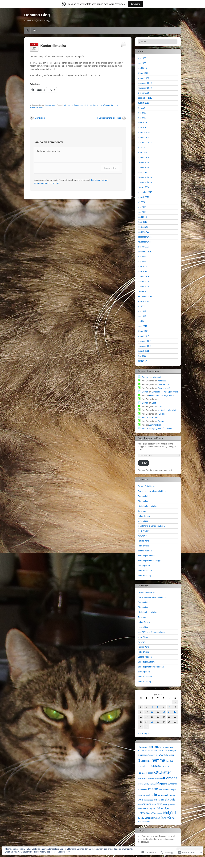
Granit (171, 755)
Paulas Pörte (143, 541)
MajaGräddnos (170, 784)
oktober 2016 (143, 187)
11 (152, 712)
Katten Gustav (144, 516)
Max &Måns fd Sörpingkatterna (151, 526)
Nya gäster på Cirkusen (162, 429)
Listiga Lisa (143, 521)
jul (168, 766)
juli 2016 (141, 202)
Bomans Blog (37, 15)
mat (53, 105)
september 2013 (145, 252)
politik (141, 799)
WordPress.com (145, 571)
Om (35, 30)
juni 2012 (142, 311)
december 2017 (145, 162)
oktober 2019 (143, 93)
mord (140, 795)
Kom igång (135, 4)
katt (157, 772)
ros (159, 800)
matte (153, 789)
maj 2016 (142, 212)
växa (156, 818)
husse (154, 766)
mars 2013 (142, 272)
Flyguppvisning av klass (109, 118)
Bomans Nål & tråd (145, 751)
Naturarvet (142, 536)
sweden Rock (144, 808)
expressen (143, 755)
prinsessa (149, 800)
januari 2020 (143, 78)
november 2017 (145, 167)
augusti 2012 (143, 301)
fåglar (166, 755)
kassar (150, 773)
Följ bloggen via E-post (151, 438)
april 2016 (142, 217)
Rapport (155, 417)
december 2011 (145, 341)
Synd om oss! (164, 388)
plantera (161, 795)
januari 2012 (143, 336)
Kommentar (110, 168)
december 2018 (145, 142)
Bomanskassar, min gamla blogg (152, 491)
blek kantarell (68, 105)
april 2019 (142, 123)
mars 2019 (142, 128)
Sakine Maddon (145, 551)
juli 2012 (141, 306)
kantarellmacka (93, 105)
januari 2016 (143, 232)
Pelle (153, 794)
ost (101, 105)
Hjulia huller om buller (147, 506)
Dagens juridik (144, 496)
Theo (154, 813)
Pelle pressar (143, 546)
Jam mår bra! (155, 425)
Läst (154, 403)
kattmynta (150, 779)
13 (164, 712)
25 (152, 722)
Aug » (146, 733)
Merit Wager (143, 531)
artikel (153, 746)
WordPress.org (144, 575)
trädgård (169, 813)
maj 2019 (142, 118)
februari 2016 (144, 227)
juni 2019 (142, 113)
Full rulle (161, 414)
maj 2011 (142, 356)
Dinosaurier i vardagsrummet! (165, 392)
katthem (142, 778)
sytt (154, 808)
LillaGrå (148, 783)
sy (151, 808)
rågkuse (106, 105)
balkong (160, 747)
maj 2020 (142, 63)
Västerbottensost (36, 107)
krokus (140, 784)
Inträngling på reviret (167, 410)
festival (150, 755)
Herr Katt (169, 761)
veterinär (149, 818)
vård (174, 818)
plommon (170, 795)
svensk (173, 804)
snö (139, 804)
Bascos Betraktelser (146, 486)
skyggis (170, 799)
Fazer (76, 105)
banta (167, 747)
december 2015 (145, 237)
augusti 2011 (143, 351)
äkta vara (146, 821)
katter (166, 772)
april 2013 (142, 267)
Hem (27, 30)
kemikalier (159, 779)
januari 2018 (143, 157)
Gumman (144, 760)
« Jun (140, 733)
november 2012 (145, 286)
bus (154, 751)
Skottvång (40, 118)
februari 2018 (144, 152)
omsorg (146, 795)
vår (169, 817)
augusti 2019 (143, 103)
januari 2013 (143, 276)
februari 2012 (144, 331)
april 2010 (142, 361)
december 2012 (145, 281)
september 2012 (145, 296)
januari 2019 (143, 138)
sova (159, 804)
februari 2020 (144, 73)
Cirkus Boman (161, 751)
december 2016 (145, 177)
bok (171, 747)
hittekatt (141, 766)
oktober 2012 (143, 291)
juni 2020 (142, 58)
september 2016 (145, 192)
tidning (159, 813)
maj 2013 (142, 262)
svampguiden (144, 566)
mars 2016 (142, 222)
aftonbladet (143, 747)
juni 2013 (142, 257)
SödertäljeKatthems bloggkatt (151, 561)
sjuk (162, 800)
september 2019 (145, 98)
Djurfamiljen (143, 501)
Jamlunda (142, 511)
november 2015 (145, 242)
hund (147, 766)
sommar (146, 804)
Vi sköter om (163, 384)
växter (163, 817)
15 (175, 712)
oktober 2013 (143, 247)
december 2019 (145, 83)
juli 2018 (141, 147)
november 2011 (145, 346)
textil (150, 813)
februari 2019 (144, 133)
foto (161, 754)
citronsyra (172, 751)
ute (142, 817)
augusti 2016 (143, 197)
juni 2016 (142, 207)
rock (155, 800)
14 (169, 712)
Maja (160, 783)
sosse (154, 804)
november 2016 (145, 182)
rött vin (113, 105)
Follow (144, 463)
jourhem (163, 766)
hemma (48, 105)
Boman (145, 377)
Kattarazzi (156, 377)
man (140, 790)
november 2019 (145, 88)
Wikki (140, 821)
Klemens (170, 778)
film (155, 755)
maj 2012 (142, 316)
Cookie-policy (63, 852)
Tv (139, 818)
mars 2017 (142, 172)
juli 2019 (141, 108)
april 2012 (142, 321)
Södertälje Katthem (146, 556)
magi (154, 784)
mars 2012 (142, 326)
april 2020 (142, 68)
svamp (166, 804)
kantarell (83, 105)
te (117, 105)
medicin (162, 790)
